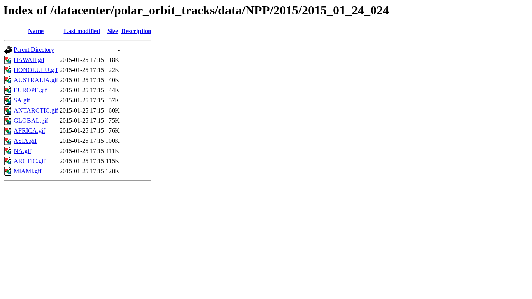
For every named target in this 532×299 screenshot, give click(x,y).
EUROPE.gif (30, 90)
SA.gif (22, 100)
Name (36, 31)
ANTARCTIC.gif (36, 110)
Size (112, 31)
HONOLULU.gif (36, 70)
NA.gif (22, 151)
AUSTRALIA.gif (36, 80)
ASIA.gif (25, 140)
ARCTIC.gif (29, 161)
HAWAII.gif (29, 59)
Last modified (82, 31)
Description (136, 31)
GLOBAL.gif (31, 120)
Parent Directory (34, 49)
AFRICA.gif (29, 130)
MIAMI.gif (27, 171)
